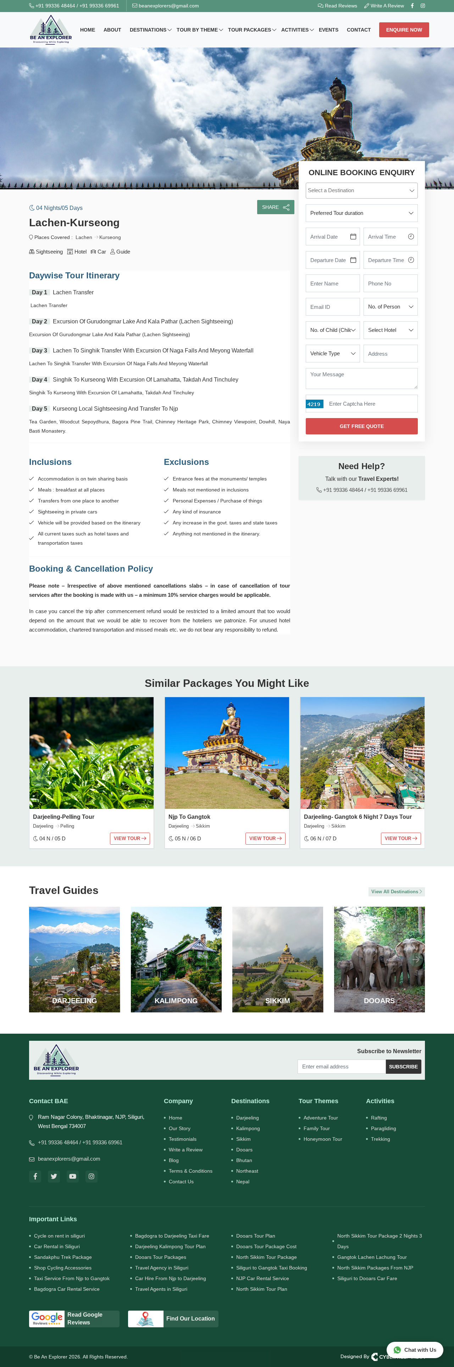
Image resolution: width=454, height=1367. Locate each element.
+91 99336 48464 (54, 6)
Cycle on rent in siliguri (59, 1236)
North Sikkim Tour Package (266, 1257)
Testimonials (182, 1139)
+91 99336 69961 (99, 6)
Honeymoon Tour (323, 1139)
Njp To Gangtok (189, 817)
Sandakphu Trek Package (63, 1257)
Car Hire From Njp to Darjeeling (170, 1278)
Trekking (380, 1139)
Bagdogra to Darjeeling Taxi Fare (172, 1236)
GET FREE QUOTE (362, 426)
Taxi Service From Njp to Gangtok (72, 1278)
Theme (197, 30)
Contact (359, 30)
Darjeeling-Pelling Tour (63, 817)
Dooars (244, 1149)
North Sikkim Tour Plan (261, 1289)
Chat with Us (420, 1350)
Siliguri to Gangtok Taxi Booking (271, 1268)
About (112, 30)
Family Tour (317, 1128)
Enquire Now (404, 30)
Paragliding (383, 1128)
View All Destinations (395, 891)
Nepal (242, 1181)
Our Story (179, 1128)
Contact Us (181, 1181)
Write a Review (186, 1149)
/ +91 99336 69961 (100, 1142)
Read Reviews (340, 6)
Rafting (379, 1118)
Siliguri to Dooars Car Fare (367, 1278)
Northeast (247, 1171)
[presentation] (40, 778)
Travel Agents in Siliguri (161, 1289)
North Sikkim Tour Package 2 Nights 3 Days (379, 1241)
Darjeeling (247, 1118)
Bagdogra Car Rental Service (67, 1289)
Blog (174, 1160)
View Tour (128, 838)
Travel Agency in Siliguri (161, 1268)
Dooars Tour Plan (255, 1236)
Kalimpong (248, 1128)
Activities (295, 30)
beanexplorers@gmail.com (168, 6)
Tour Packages (249, 30)
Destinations (148, 30)
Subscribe (403, 1066)
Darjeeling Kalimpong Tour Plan (170, 1246)
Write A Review (386, 6)
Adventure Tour (321, 1118)
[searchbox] (362, 190)
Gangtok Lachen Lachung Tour (372, 1257)
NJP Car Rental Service (262, 1278)
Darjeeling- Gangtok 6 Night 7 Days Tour (358, 817)
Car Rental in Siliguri (57, 1246)
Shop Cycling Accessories (63, 1268)
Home (87, 30)
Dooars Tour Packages (160, 1257)
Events (328, 30)
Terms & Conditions (190, 1171)
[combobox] (362, 191)
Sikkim (243, 1139)
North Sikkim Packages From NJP (375, 1268)
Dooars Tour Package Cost (266, 1246)
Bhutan (244, 1160)
